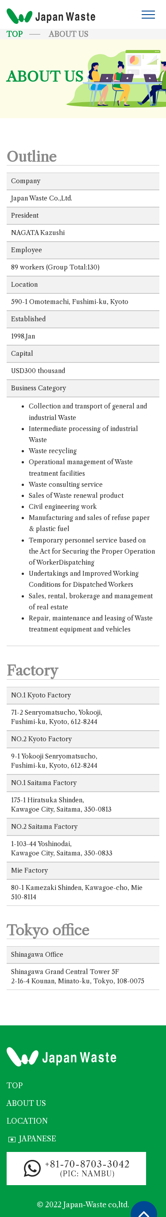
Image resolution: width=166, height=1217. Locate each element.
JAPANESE (37, 1138)
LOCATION (27, 1121)
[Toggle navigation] (148, 14)
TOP (15, 34)
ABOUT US (26, 1103)
